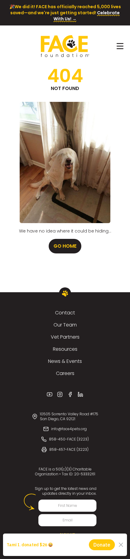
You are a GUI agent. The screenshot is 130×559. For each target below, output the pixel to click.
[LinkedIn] (80, 394)
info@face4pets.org (69, 428)
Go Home (65, 246)
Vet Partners (65, 336)
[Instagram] (60, 394)
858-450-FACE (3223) (69, 439)
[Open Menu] (120, 46)
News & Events (65, 361)
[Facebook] (70, 394)
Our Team (65, 324)
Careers (65, 373)
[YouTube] (49, 394)
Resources (65, 349)
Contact (65, 312)
